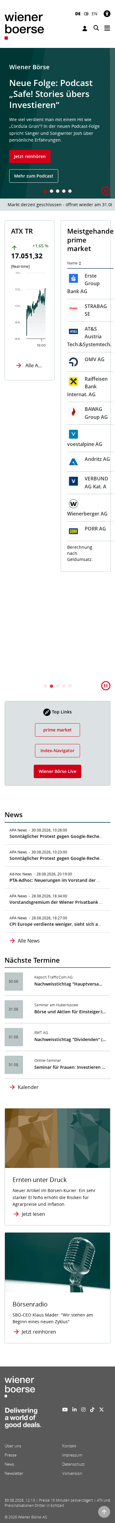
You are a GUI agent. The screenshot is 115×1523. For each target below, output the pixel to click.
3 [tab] (58, 192)
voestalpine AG (34, 444)
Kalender (28, 1087)
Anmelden (85, 28)
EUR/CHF (83, 594)
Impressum (72, 1455)
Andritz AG (47, 459)
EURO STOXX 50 (81, 314)
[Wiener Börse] (24, 25)
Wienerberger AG (37, 513)
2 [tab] (51, 192)
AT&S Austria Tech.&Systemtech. (39, 336)
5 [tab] (70, 192)
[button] (105, 191)
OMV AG (45, 359)
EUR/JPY (82, 622)
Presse (11, 1455)
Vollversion (72, 1473)
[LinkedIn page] (74, 1409)
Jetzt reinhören (30, 156)
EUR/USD (84, 567)
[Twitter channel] (101, 1409)
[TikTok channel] (92, 1409)
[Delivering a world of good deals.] (23, 1420)
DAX (78, 278)
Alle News (29, 940)
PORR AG (45, 528)
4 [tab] (64, 192)
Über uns (13, 1446)
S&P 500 (82, 384)
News (9, 1464)
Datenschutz (73, 1464)
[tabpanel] (57, 123)
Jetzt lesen (33, 1214)
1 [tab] (45, 192)
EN (95, 13)
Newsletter (14, 1473)
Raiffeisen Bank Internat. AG (37, 386)
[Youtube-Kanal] (65, 1409)
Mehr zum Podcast (33, 176)
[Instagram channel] (83, 1409)
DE (78, 13)
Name (22, 263)
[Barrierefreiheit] (107, 13)
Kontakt (69, 1446)
